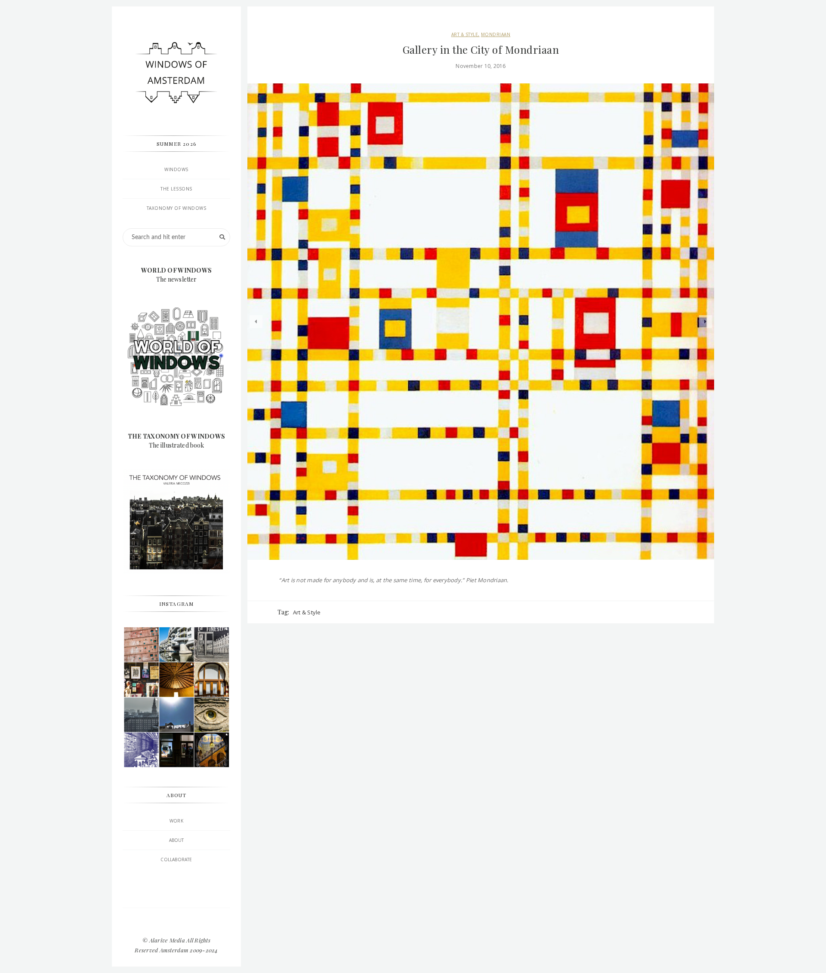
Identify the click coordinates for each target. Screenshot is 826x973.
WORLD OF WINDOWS (176, 270)
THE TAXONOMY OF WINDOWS (176, 436)
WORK (176, 821)
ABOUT (176, 840)
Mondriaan (496, 34)
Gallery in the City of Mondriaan (481, 49)
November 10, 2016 (480, 66)
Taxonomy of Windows (176, 208)
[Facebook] (176, 923)
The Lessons (176, 189)
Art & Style (464, 34)
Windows (176, 169)
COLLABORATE (176, 859)
